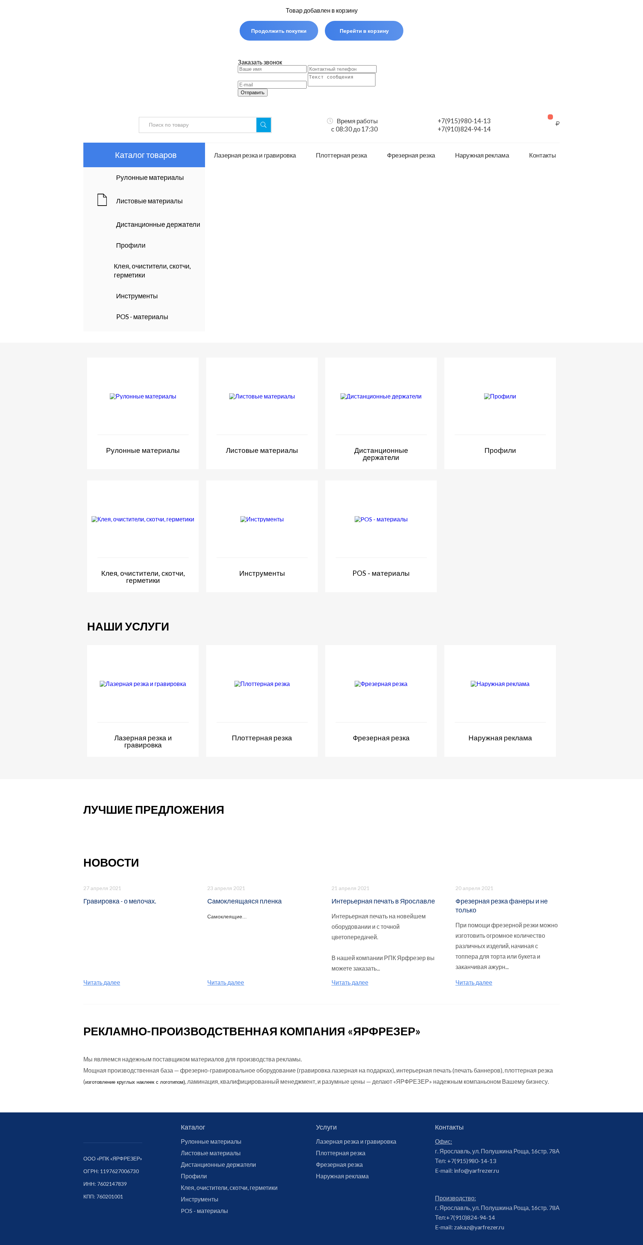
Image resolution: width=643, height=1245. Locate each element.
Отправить (253, 92)
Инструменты (199, 1199)
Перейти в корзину (364, 31)
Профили (194, 1176)
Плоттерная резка (341, 155)
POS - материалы (204, 1211)
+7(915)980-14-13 (464, 121)
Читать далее (101, 982)
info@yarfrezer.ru (476, 1170)
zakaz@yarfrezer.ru (478, 1226)
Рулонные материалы (211, 1141)
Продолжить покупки (279, 31)
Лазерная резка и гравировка (255, 155)
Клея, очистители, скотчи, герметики (229, 1188)
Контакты (542, 155)
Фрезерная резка (411, 155)
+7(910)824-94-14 (464, 129)
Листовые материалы (211, 1153)
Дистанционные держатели (218, 1165)
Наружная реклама (482, 155)
